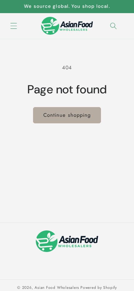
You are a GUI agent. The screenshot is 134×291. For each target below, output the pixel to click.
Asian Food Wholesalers (57, 287)
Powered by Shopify (98, 287)
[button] (13, 25)
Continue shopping (67, 115)
